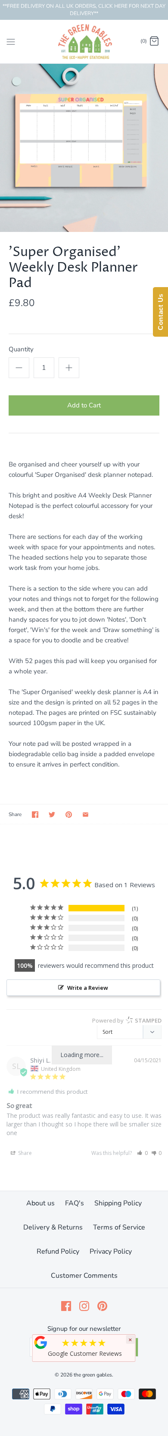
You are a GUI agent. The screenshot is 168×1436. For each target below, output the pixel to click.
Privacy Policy (111, 1251)
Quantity (21, 349)
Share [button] (24, 1153)
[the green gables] (84, 41)
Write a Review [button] (87, 988)
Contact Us (160, 312)
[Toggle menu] (11, 41)
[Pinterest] (102, 1306)
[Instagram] (84, 1306)
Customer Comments (84, 1275)
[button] (142, 1153)
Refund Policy (58, 1251)
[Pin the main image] (68, 814)
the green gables (93, 1374)
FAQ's (74, 1203)
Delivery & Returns (53, 1227)
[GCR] (41, 1342)
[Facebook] (66, 1306)
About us (40, 1203)
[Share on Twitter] (52, 814)
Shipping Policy (118, 1203)
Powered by (127, 1020)
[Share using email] (85, 814)
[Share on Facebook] (35, 814)
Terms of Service (119, 1227)
